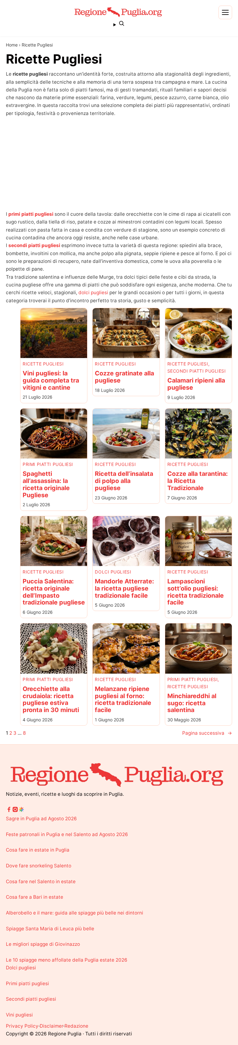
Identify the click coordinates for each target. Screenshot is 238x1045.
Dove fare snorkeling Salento (38, 866)
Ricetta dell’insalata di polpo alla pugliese (124, 480)
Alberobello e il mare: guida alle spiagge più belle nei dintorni (74, 913)
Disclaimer (51, 1026)
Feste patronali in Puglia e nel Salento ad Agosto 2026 (67, 834)
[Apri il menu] (225, 12)
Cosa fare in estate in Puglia (37, 850)
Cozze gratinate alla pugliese (124, 377)
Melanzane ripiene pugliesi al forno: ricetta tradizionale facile (123, 699)
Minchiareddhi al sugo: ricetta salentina (191, 703)
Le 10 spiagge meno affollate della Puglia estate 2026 (66, 960)
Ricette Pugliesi (43, 363)
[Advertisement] (119, 163)
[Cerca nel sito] (119, 24)
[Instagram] (15, 811)
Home (12, 44)
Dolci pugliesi (113, 571)
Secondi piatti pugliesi (196, 371)
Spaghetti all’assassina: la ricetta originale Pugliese (46, 484)
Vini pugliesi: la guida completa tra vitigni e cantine (51, 380)
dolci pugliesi (93, 292)
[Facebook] (9, 811)
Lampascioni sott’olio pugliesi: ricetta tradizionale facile (195, 592)
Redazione (76, 1026)
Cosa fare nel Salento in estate (41, 881)
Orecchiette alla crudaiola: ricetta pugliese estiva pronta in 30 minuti (51, 699)
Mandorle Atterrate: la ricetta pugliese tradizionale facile (124, 588)
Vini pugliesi (19, 1015)
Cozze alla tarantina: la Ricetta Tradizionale (197, 480)
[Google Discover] (21, 811)
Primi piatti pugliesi (48, 464)
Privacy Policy (22, 1026)
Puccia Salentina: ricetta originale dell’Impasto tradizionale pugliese (54, 592)
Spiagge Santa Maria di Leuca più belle (50, 929)
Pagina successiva (207, 733)
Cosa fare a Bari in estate (34, 897)
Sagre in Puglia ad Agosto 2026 (41, 818)
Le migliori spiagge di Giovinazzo (43, 944)
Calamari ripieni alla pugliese (196, 384)
